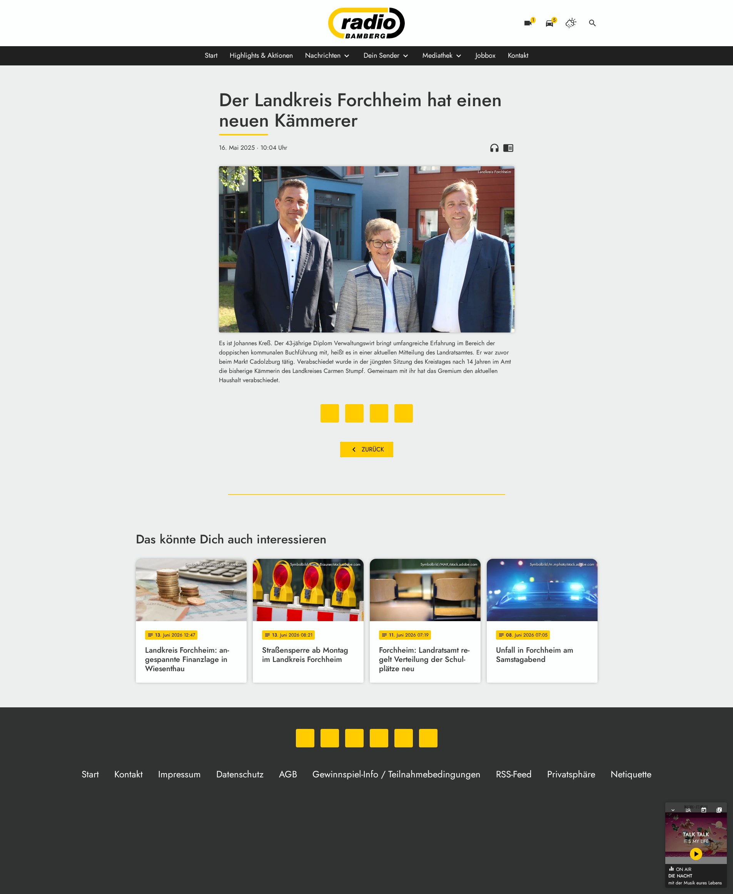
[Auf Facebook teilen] (330, 413)
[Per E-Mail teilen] (403, 413)
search (592, 23)
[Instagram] (174, 23)
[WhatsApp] (143, 23)
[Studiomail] (205, 23)
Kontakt (518, 55)
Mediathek (437, 55)
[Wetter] (571, 23)
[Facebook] (159, 23)
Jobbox (486, 55)
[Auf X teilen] (354, 413)
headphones (494, 147)
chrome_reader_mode (508, 147)
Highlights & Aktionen (261, 55)
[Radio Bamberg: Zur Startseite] (366, 23)
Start (211, 55)
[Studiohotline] (220, 23)
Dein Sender (381, 55)
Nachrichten (323, 55)
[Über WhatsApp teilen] (379, 413)
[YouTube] (189, 23)
